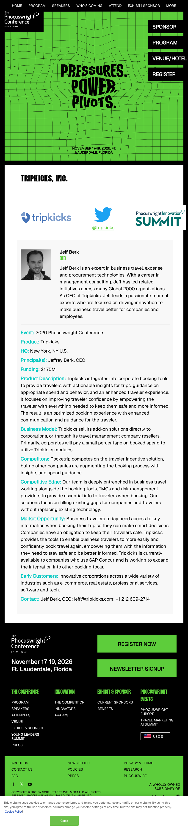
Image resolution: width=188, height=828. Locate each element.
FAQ (14, 776)
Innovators (65, 709)
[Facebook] (13, 785)
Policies (75, 769)
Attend (115, 5)
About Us (19, 763)
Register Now (137, 644)
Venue (17, 722)
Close (64, 821)
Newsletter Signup (137, 668)
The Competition (70, 702)
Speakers (61, 5)
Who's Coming (89, 5)
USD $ (157, 736)
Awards (61, 715)
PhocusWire (135, 776)
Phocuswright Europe (154, 712)
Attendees (20, 715)
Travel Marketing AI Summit (157, 722)
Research (133, 769)
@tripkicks (103, 228)
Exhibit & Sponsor (27, 728)
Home (17, 5)
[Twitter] (21, 785)
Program (37, 5)
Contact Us (22, 769)
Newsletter (79, 763)
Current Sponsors (115, 702)
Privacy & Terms (138, 763)
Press (17, 745)
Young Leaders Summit (25, 736)
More (171, 5)
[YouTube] (30, 785)
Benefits (105, 709)
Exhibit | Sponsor (144, 5)
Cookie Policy (14, 812)
